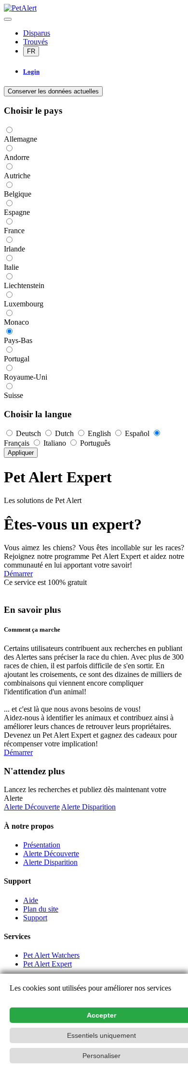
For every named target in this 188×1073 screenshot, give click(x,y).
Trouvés (35, 42)
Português (94, 443)
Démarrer (18, 574)
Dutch (64, 433)
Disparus (36, 33)
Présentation (41, 845)
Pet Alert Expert (47, 964)
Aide (30, 900)
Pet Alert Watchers (51, 955)
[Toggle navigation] (8, 19)
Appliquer (21, 452)
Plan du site (40, 909)
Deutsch (28, 433)
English (99, 433)
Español (137, 433)
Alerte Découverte (32, 807)
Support (35, 918)
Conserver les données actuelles (53, 91)
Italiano (54, 443)
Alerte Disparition (88, 807)
